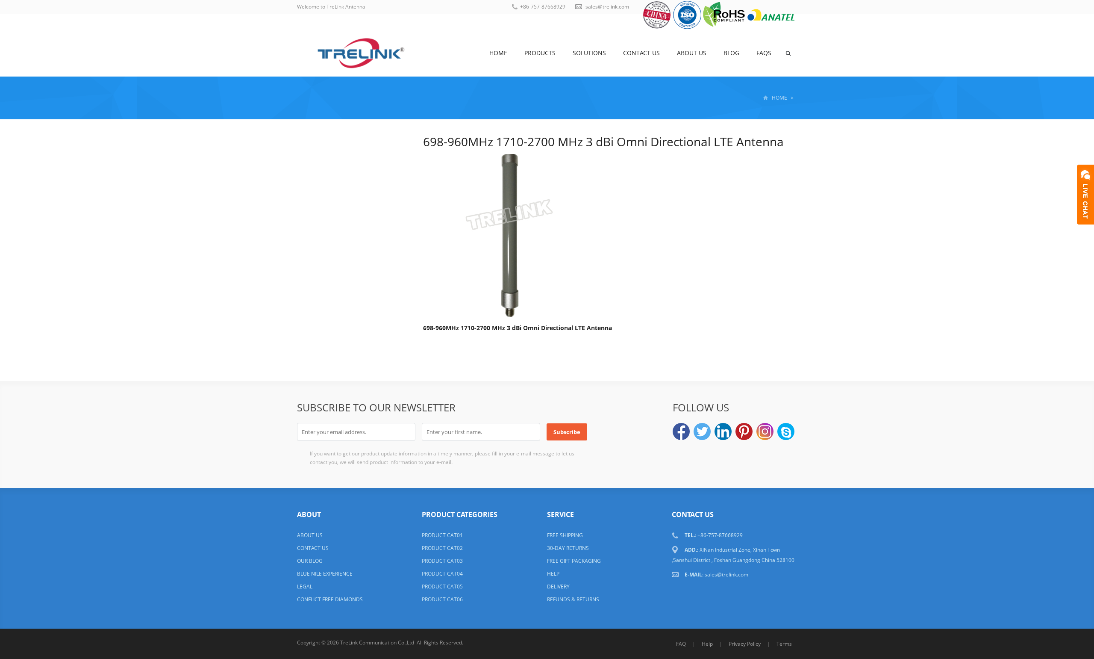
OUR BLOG (310, 560)
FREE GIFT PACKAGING (574, 560)
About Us (691, 53)
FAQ (681, 643)
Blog (731, 53)
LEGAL (304, 586)
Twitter (702, 431)
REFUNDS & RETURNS (573, 599)
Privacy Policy (745, 643)
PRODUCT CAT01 (442, 535)
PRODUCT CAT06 (442, 599)
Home (498, 53)
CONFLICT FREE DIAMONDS (330, 599)
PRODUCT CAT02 (442, 548)
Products (540, 53)
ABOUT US (310, 535)
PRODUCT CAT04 (442, 573)
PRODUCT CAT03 (442, 560)
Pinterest (744, 431)
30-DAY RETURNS (568, 548)
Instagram (764, 431)
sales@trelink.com (607, 6)
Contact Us (641, 53)
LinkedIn (723, 431)
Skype (785, 431)
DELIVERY (558, 586)
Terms (784, 643)
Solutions (589, 53)
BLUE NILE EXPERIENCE (325, 573)
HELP (553, 573)
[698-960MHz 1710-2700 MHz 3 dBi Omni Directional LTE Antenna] (508, 234)
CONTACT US (313, 548)
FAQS (763, 53)
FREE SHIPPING (565, 535)
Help (707, 643)
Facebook (681, 431)
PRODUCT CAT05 (442, 586)
